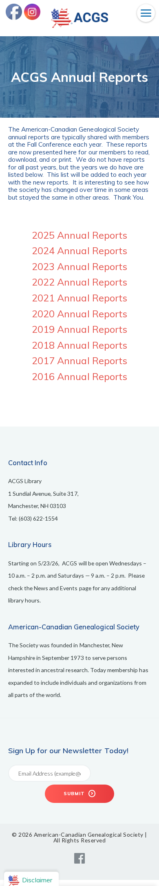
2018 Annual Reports (79, 345)
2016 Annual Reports (79, 376)
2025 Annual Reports (79, 235)
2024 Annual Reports (79, 250)
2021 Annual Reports (79, 298)
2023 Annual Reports (79, 266)
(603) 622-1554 (38, 518)
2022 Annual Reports (79, 282)
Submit (75, 793)
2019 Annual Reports (79, 329)
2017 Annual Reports (79, 360)
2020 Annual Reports (79, 314)
